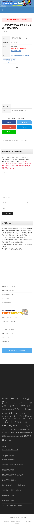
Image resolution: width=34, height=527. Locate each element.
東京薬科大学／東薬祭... (9, 470)
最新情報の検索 (16, 51)
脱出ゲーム (18, 436)
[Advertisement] (17, 85)
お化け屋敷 (22, 398)
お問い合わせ (5, 341)
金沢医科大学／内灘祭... (9, 500)
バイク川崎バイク (24, 418)
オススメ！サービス (7, 333)
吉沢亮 (15, 429)
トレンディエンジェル (14, 418)
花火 (24, 436)
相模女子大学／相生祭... (9, 480)
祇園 (8, 436)
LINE (9, 132)
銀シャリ (7, 440)
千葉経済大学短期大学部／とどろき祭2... (13, 475)
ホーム (7, 517)
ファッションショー (20, 422)
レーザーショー (10, 429)
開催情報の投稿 (6, 302)
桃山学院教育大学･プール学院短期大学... (13, 485)
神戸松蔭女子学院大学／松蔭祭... (11, 490)
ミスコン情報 (5, 298)
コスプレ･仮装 (25, 406)
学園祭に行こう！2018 (8, 286)
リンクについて (6, 337)
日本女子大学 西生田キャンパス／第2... (13, 505)
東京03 (23, 432)
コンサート (20, 409)
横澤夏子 (27, 432)
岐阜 (5, 31)
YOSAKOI (12, 399)
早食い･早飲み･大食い (12, 432)
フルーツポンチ (21, 425)
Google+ (9, 127)
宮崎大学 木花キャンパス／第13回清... (13, 465)
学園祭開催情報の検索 (8, 290)
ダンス (9, 416)
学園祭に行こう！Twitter (18, 350)
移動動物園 (12, 436)
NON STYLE (5, 398)
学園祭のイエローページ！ (9, 317)
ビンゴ (8, 421)
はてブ (25, 127)
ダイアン (4, 416)
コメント (4, 172)
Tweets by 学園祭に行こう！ (10, 450)
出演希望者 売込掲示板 (8, 321)
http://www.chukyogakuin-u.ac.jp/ (20, 55)
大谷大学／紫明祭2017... (9, 459)
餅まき (10, 440)
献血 (5, 436)
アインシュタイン (17, 402)
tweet (25, 122)
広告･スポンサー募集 (8, 329)
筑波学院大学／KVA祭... (8, 495)
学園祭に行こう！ (21, 521)
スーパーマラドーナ (26, 413)
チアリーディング (19, 416)
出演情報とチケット (7, 294)
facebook (10, 122)
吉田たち (20, 429)
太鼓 (23, 429)
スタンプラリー (14, 413)
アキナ (22, 403)
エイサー (27, 403)
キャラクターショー (13, 406)
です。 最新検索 (17, 19)
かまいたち (10, 402)
